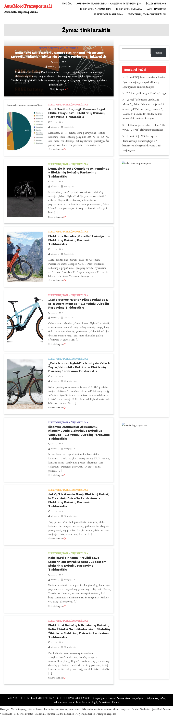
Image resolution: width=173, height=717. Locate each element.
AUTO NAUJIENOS (156, 9)
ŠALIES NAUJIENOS (156, 3)
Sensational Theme (109, 702)
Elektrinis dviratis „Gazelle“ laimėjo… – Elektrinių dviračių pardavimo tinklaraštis (79, 240)
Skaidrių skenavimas (70, 709)
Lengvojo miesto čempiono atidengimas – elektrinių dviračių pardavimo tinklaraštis (78, 172)
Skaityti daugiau (55, 149)
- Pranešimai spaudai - (45, 713)
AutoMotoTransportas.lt (28, 6)
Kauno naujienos (65, 713)
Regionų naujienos (85, 713)
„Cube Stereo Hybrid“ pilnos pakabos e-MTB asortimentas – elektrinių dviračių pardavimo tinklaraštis (78, 303)
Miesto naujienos (121, 709)
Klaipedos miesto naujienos (96, 709)
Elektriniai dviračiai (129, 9)
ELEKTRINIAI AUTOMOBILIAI (95, 9)
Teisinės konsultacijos (46, 709)
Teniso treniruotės (23, 713)
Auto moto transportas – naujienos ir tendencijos (109, 3)
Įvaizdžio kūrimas (161, 709)
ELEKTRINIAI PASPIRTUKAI (108, 14)
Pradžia (67, 3)
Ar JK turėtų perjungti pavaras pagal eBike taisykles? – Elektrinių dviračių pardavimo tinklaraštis (76, 113)
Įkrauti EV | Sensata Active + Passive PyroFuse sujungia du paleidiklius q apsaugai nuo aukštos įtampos (143, 82)
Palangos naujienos (106, 713)
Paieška (158, 52)
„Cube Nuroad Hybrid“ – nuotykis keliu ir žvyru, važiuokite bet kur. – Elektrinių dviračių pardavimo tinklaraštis (79, 367)
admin (54, 126)
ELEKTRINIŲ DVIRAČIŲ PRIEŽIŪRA (147, 14)
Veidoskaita (6, 713)
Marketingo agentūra (22, 709)
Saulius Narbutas (141, 709)
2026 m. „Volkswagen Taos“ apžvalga (146, 93)
